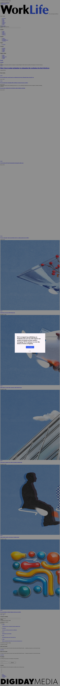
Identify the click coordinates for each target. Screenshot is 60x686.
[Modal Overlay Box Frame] (30, 343)
